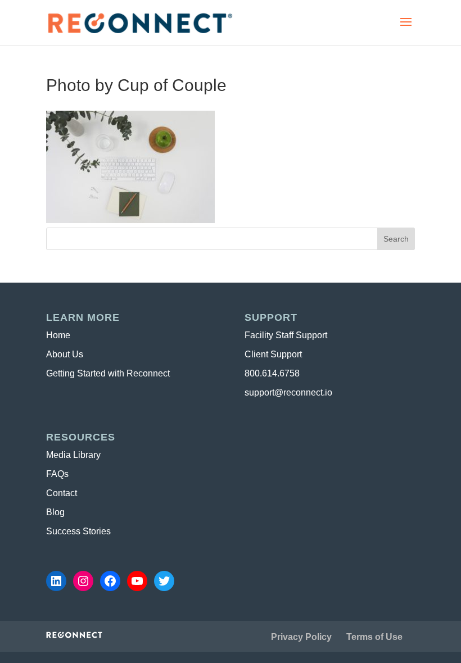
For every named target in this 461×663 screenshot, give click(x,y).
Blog (55, 512)
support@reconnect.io (288, 392)
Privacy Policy (301, 637)
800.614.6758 (272, 373)
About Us (64, 354)
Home (58, 335)
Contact (61, 493)
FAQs (57, 474)
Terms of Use (374, 637)
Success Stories (78, 531)
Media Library (73, 455)
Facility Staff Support (286, 335)
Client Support (273, 354)
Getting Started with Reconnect (108, 373)
